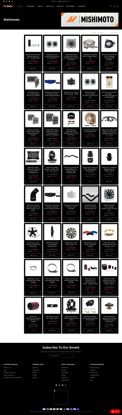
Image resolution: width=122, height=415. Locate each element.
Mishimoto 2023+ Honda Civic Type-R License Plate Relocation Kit (33, 170)
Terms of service (70, 411)
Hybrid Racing (94, 375)
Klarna (34, 377)
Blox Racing (94, 372)
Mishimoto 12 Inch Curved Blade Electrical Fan (52, 244)
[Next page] (80, 338)
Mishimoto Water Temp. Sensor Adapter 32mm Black (90, 318)
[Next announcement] (83, 1)
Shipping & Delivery (9, 372)
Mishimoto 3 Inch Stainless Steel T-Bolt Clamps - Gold (109, 244)
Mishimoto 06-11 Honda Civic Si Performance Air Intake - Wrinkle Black (90, 281)
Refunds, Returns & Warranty (13, 377)
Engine (63, 375)
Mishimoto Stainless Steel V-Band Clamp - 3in (90, 56)
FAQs (5, 370)
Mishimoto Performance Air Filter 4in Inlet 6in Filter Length (33, 319)
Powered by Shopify (46, 411)
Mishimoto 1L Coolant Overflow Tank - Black (71, 93)
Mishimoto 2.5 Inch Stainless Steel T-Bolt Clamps (71, 280)
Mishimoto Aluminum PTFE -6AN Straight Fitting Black (90, 169)
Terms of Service (9, 375)
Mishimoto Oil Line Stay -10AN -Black (52, 317)
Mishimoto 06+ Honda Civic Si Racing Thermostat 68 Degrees (109, 57)
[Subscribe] (72, 355)
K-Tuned (92, 370)
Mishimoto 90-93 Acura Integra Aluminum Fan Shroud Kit (109, 207)
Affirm (34, 375)
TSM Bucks (35, 370)
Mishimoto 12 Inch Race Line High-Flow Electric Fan (33, 244)
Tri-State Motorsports (37, 411)
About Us (35, 367)
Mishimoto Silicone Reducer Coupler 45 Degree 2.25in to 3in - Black (33, 207)
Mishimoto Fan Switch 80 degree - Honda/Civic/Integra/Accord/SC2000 (109, 95)
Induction (64, 377)
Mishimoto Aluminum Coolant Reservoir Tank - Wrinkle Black (33, 56)
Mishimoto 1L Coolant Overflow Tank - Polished (71, 206)
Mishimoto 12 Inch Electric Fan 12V (71, 243)
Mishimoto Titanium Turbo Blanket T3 (90, 130)
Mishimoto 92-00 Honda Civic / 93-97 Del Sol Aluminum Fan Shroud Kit (71, 57)
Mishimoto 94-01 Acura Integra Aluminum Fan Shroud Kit (90, 95)
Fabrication (65, 380)
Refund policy (55, 411)
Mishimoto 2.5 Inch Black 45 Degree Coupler (90, 244)
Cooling (63, 370)
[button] (20, 6)
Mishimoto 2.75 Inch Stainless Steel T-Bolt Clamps (52, 280)
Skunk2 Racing (94, 367)
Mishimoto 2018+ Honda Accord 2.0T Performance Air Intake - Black (109, 281)
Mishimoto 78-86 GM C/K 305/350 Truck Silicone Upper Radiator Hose (71, 170)
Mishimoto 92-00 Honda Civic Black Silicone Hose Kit (90, 206)
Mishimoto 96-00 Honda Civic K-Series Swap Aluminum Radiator (33, 132)
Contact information (88, 411)
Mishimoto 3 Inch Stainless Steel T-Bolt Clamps (33, 280)
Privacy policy (63, 411)
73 (77, 338)
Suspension (64, 372)
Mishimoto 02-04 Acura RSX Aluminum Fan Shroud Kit (52, 56)
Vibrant (92, 377)
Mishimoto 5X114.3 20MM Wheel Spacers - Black (71, 318)
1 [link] (61, 338)
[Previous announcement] (38, 1)
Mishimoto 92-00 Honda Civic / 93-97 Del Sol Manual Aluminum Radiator (52, 132)
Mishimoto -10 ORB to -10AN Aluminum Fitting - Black (109, 169)
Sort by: (94, 32)
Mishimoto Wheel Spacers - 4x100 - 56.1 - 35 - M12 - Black (52, 169)
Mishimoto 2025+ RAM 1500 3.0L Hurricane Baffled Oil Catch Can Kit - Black (109, 132)
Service (34, 372)
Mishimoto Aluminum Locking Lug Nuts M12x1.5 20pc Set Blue (52, 94)
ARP (91, 380)
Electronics (65, 367)
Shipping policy (79, 411)
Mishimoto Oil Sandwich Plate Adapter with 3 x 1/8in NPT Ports (71, 132)
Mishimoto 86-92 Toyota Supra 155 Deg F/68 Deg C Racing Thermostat (109, 319)
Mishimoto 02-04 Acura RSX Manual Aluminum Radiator (33, 94)
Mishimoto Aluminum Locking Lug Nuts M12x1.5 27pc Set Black (52, 206)
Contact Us (7, 367)
